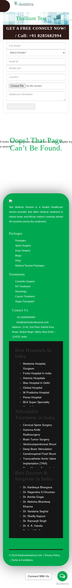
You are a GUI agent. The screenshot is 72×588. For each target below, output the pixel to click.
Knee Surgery (22, 250)
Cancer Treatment (25, 296)
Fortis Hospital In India (37, 373)
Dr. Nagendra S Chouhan (39, 492)
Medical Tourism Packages (29, 265)
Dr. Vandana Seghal (35, 511)
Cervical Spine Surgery (37, 425)
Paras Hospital (32, 397)
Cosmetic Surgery (25, 281)
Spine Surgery (23, 245)
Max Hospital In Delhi (36, 382)
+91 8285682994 (45, 35)
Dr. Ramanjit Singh (35, 520)
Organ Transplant (24, 301)
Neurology (21, 291)
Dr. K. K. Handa (33, 525)
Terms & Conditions (22, 560)
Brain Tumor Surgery (36, 439)
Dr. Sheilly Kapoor (34, 516)
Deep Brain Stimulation (37, 449)
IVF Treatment (22, 286)
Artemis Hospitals (34, 378)
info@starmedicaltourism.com (32, 322)
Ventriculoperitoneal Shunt (39, 444)
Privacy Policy (52, 555)
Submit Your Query (21, 106)
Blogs (18, 255)
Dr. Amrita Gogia (33, 496)
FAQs (18, 260)
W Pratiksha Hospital (36, 392)
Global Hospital (32, 387)
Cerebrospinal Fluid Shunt (39, 453)
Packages (20, 240)
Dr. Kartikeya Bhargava (37, 487)
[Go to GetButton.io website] (62, 584)
